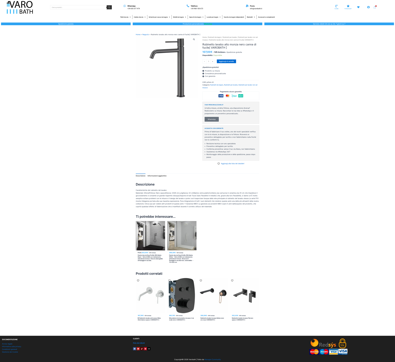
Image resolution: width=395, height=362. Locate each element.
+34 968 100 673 (197, 9)
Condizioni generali (9, 349)
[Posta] (247, 6)
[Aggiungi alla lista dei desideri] (138, 223)
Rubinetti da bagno (214, 37)
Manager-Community (212, 359)
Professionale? (348, 8)
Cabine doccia (138, 17)
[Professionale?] (348, 6)
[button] (194, 39)
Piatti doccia (124, 17)
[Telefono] (188, 6)
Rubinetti (250, 17)
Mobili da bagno (178, 17)
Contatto (337, 8)
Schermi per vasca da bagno (158, 17)
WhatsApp (131, 6)
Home (138, 34)
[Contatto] (336, 6)
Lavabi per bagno (212, 17)
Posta (252, 6)
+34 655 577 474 (133, 9)
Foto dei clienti (139, 343)
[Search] (109, 7)
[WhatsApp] (124, 6)
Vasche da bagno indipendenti (234, 17)
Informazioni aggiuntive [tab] (157, 176)
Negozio (145, 34)
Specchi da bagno (195, 17)
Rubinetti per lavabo (230, 37)
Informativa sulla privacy (11, 346)
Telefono (194, 6)
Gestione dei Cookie (10, 352)
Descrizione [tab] (140, 176)
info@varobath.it (256, 9)
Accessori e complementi (266, 17)
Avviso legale (7, 344)
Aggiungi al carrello (226, 61)
